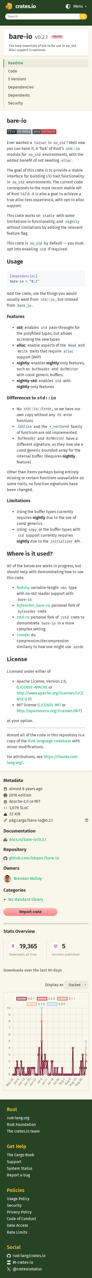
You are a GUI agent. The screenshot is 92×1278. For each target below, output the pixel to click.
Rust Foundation (21, 1124)
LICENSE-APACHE (33, 687)
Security (15, 103)
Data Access (17, 1225)
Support (14, 1161)
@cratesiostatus (24, 1269)
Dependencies (21, 87)
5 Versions (17, 79)
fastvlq (23, 587)
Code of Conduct (21, 1218)
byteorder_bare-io (33, 605)
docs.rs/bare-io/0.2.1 (27, 839)
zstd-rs (23, 617)
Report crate (30, 911)
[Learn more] (87, 820)
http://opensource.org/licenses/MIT (48, 711)
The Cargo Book (20, 1155)
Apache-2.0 (19, 801)
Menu (78, 6)
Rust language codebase (49, 741)
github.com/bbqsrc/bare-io (34, 858)
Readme (15, 63)
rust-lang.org (18, 1118)
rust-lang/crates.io (26, 1255)
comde (23, 635)
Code (12, 71)
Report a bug (18, 1175)
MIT (37, 801)
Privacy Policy (19, 1212)
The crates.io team (23, 1131)
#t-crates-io (20, 1262)
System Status (19, 1168)
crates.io (25, 6)
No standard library (25, 899)
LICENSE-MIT (50, 705)
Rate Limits (17, 1232)
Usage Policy (18, 1198)
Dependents (19, 95)
